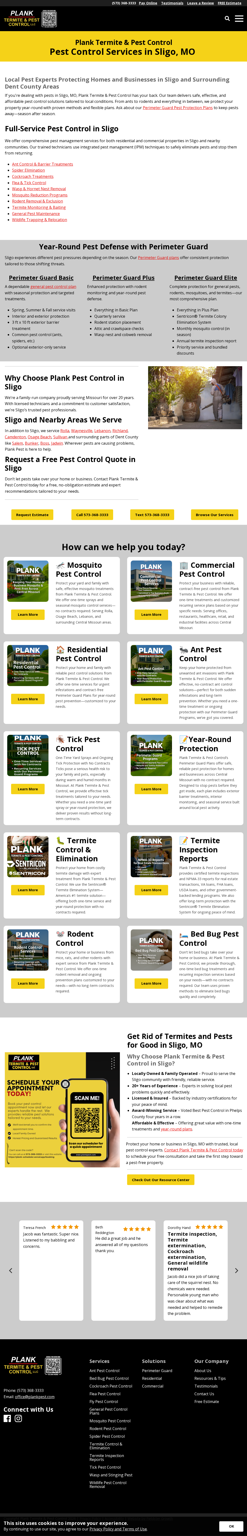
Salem (17, 443)
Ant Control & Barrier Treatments (42, 164)
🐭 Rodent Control (75, 938)
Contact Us (204, 1394)
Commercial (152, 1386)
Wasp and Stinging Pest (110, 1475)
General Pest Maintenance (36, 213)
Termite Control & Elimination (105, 1446)
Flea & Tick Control (29, 182)
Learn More (28, 614)
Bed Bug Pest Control (109, 1378)
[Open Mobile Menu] (239, 18)
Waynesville (81, 430)
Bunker (31, 443)
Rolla (64, 430)
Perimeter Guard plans (158, 257)
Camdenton (15, 437)
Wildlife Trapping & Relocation (39, 220)
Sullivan (60, 437)
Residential (152, 1378)
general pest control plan (53, 286)
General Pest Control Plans (108, 1411)
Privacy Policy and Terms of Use (118, 1529)
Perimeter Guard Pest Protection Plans (178, 107)
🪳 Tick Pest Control (78, 743)
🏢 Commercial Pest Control (207, 569)
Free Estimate (206, 1401)
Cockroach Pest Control (110, 1386)
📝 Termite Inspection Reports (199, 849)
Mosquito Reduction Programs (40, 195)
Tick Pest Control (105, 1467)
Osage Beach (39, 437)
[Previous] (11, 1271)
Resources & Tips (210, 1378)
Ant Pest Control (104, 1371)
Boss (44, 443)
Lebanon (102, 430)
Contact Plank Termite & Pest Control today (203, 1150)
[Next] (236, 1271)
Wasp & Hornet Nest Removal (39, 189)
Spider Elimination (28, 170)
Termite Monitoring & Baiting (39, 207)
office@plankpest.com (35, 1396)
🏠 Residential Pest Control (82, 653)
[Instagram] (18, 1419)
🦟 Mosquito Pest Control (79, 569)
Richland (120, 430)
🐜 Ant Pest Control (200, 653)
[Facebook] (7, 1419)
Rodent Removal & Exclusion (37, 201)
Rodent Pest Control (107, 1429)
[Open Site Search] (227, 19)
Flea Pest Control (104, 1394)
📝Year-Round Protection (205, 743)
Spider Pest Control (107, 1436)
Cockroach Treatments (33, 176)
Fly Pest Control (103, 1401)
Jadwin (57, 443)
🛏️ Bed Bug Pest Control (209, 938)
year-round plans (176, 1129)
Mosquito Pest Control (109, 1421)
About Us (202, 1371)
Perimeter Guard (157, 1371)
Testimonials (206, 1386)
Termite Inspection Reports (106, 1457)
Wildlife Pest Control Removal (107, 1484)
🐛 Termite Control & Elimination (77, 849)
